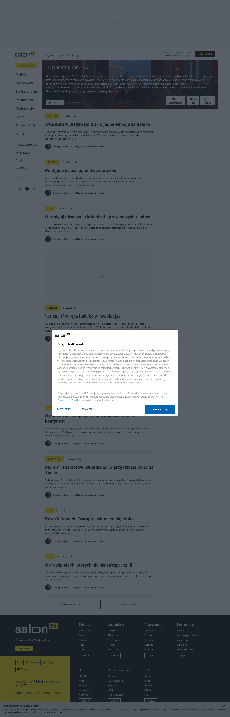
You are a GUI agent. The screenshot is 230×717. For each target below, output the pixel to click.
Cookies (76, 400)
